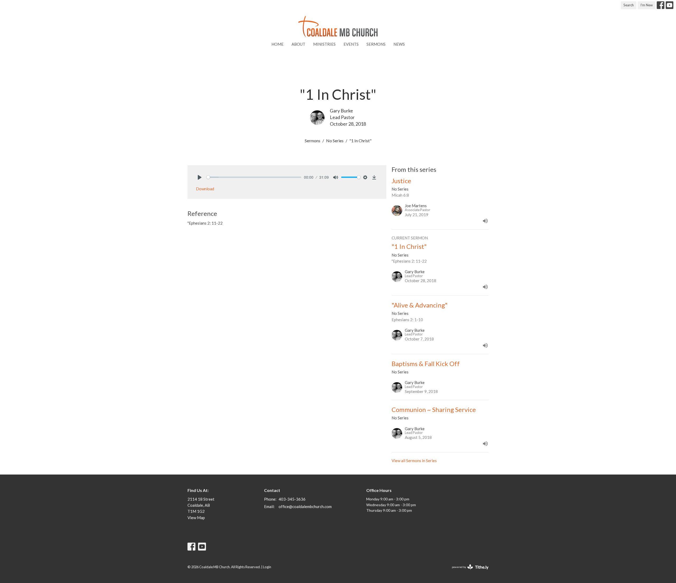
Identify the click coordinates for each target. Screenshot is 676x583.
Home (277, 44)
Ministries (324, 44)
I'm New (646, 5)
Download (205, 188)
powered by (467, 571)
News (399, 44)
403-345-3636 (292, 499)
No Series (335, 140)
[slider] (253, 177)
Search (628, 5)
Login (267, 567)
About (298, 44)
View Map (196, 517)
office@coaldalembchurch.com (305, 506)
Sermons (376, 44)
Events (351, 44)
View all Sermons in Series (414, 460)
